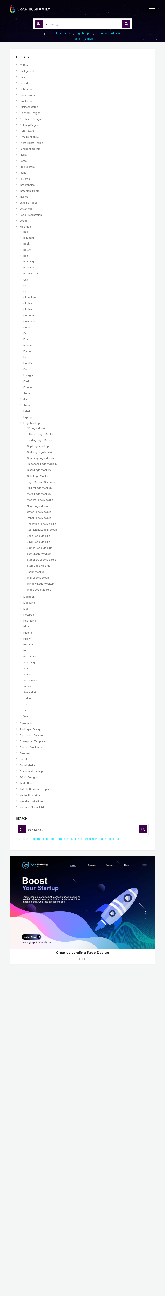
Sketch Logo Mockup (39, 547)
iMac (26, 369)
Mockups (25, 226)
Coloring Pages (29, 125)
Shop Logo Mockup (38, 535)
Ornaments (26, 723)
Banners (24, 77)
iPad (26, 381)
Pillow (27, 638)
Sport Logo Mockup (39, 553)
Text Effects (27, 783)
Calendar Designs (30, 113)
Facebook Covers (30, 148)
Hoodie (27, 363)
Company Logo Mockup (41, 458)
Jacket (27, 393)
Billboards (26, 89)
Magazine (29, 602)
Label (26, 411)
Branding (28, 261)
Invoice (24, 196)
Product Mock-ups (31, 747)
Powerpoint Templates (33, 741)
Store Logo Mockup (39, 565)
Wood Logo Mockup (39, 589)
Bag (25, 231)
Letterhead (26, 208)
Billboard (28, 237)
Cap (25, 285)
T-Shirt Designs (29, 777)
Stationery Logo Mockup (41, 559)
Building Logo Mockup (40, 440)
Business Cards (29, 106)
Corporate (29, 315)
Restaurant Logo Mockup (42, 529)
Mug (26, 608)
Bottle (27, 249)
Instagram (29, 375)
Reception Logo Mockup (41, 523)
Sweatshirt (29, 692)
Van (25, 716)
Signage (28, 674)
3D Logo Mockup (37, 428)
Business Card (31, 273)
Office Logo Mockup (39, 511)
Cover (26, 327)
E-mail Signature (29, 136)
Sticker (27, 686)
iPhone (27, 387)
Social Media (30, 680)
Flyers (23, 154)
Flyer (26, 339)
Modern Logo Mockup (40, 499)
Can (25, 279)
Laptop (27, 417)
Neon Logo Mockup (38, 506)
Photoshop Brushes (31, 735)
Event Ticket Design (31, 142)
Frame (27, 351)
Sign (26, 668)
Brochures (26, 101)
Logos (23, 220)
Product (28, 644)
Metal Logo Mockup (39, 493)
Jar (25, 399)
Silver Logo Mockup (38, 541)
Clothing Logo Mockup (40, 452)
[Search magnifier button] (126, 24)
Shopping (29, 662)
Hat (25, 357)
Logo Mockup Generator (41, 482)
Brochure (28, 267)
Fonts (23, 160)
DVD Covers (27, 130)
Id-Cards (25, 178)
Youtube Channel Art (32, 807)
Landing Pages (28, 202)
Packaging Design (30, 729)
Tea (25, 704)
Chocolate (29, 297)
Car (25, 291)
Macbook (29, 596)
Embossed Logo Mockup (42, 463)
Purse (26, 650)
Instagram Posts (29, 190)
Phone (27, 626)
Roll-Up (24, 759)
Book (26, 243)
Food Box (29, 345)
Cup (25, 333)
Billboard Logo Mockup (41, 434)
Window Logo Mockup (40, 583)
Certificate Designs (31, 119)
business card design (109, 33)
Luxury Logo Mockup (39, 487)
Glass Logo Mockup (39, 470)
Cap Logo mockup (38, 446)
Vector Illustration (30, 795)
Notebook (29, 614)
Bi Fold (24, 83)
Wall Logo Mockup (38, 577)
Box (25, 255)
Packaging (29, 620)
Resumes (25, 753)
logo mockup (64, 33)
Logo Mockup (31, 423)
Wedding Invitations (31, 801)
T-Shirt (27, 698)
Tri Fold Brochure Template (35, 789)
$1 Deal (24, 65)
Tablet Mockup (36, 571)
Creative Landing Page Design (82, 953)
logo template (84, 33)
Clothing (28, 309)
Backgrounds (27, 71)
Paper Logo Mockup (39, 517)
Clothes (28, 303)
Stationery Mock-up (31, 771)
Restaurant (29, 656)
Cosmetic (29, 321)
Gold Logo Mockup (38, 476)
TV (25, 710)
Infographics (27, 184)
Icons (23, 172)
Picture (27, 632)
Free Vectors (27, 166)
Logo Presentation (31, 214)
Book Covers (27, 95)
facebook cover (83, 38)
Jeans (26, 405)
